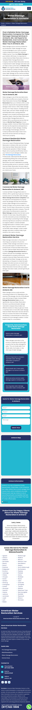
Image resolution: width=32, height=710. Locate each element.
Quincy (20, 575)
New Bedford (21, 563)
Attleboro (5, 559)
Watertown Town (23, 590)
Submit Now (16, 428)
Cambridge (5, 573)
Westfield (20, 594)
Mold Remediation (7, 652)
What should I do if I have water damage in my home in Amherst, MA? (15, 370)
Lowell (4, 598)
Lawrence (5, 594)
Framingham (6, 584)
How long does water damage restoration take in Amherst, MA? (15, 387)
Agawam (4, 556)
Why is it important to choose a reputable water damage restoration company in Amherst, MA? (15, 359)
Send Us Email (9, 673)
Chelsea (4, 575)
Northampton (22, 569)
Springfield (21, 584)
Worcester (21, 600)
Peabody (20, 571)
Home (2, 23)
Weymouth (21, 596)
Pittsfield (20, 573)
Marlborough (22, 556)
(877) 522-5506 (16, 4)
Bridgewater (5, 569)
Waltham (20, 588)
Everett (4, 579)
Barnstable (5, 561)
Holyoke (4, 592)
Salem (19, 581)
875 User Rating (20, 1)
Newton (20, 565)
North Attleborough (23, 567)
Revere (20, 579)
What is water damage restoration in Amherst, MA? (14, 334)
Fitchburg (5, 582)
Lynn (3, 600)
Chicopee (5, 577)
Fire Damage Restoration (9, 650)
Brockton (5, 571)
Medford (20, 557)
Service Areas (6, 658)
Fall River (4, 581)
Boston (4, 565)
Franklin (4, 586)
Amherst (8, 23)
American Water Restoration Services (11, 612)
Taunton (20, 586)
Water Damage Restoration (10, 655)
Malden (4, 602)
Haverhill (4, 590)
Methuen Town (22, 561)
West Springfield (22, 592)
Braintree (5, 567)
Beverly (4, 563)
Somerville (21, 582)
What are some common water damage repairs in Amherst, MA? (15, 379)
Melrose (20, 559)
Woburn (20, 598)
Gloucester (5, 588)
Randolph (20, 577)
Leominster (5, 596)
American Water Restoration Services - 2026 (16, 618)
